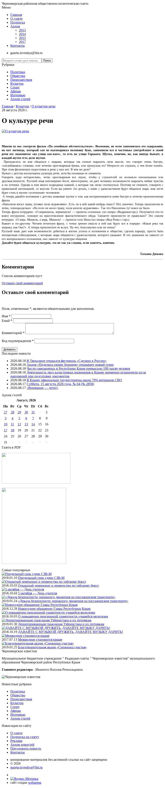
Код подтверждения (18, 341)
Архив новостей (22, 744)
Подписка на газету (24, 737)
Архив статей (20, 99)
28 (12, 412)
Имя (6, 316)
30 (26, 412)
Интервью (17, 95)
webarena (34, 782)
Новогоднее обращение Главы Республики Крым (54, 608)
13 (26, 424)
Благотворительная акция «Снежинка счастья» (52, 647)
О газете (16, 18)
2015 (22, 38)
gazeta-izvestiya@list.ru (26, 767)
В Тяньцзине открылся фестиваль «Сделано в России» (67, 361)
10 (5, 424)
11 (12, 424)
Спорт (15, 87)
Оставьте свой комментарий (22, 283)
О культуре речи (43, 106)
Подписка (17, 22)
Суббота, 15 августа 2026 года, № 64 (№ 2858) (60, 384)
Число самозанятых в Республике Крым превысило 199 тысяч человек (78, 368)
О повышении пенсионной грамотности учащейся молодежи (63, 616)
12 (19, 424)
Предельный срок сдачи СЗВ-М (41, 578)
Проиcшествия (21, 79)
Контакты (17, 45)
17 (5, 430)
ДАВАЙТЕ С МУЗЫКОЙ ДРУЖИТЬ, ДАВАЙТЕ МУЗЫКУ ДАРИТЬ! (70, 632)
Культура (16, 83)
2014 (22, 34)
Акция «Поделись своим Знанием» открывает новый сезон (70, 364)
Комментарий (13, 333)
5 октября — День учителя (37, 593)
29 (19, 412)
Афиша (15, 91)
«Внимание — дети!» (42, 388)
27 (5, 412)
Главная (16, 15)
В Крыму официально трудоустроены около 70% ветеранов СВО (74, 380)
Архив (15, 26)
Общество (17, 76)
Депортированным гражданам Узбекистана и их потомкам (61, 624)
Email (7, 320)
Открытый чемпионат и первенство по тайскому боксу (58, 585)
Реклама (16, 741)
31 (33, 412)
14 (33, 424)
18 (12, 430)
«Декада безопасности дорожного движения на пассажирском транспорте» (73, 601)
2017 (22, 42)
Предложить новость (25, 748)
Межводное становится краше (40, 639)
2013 (22, 30)
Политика (17, 72)
